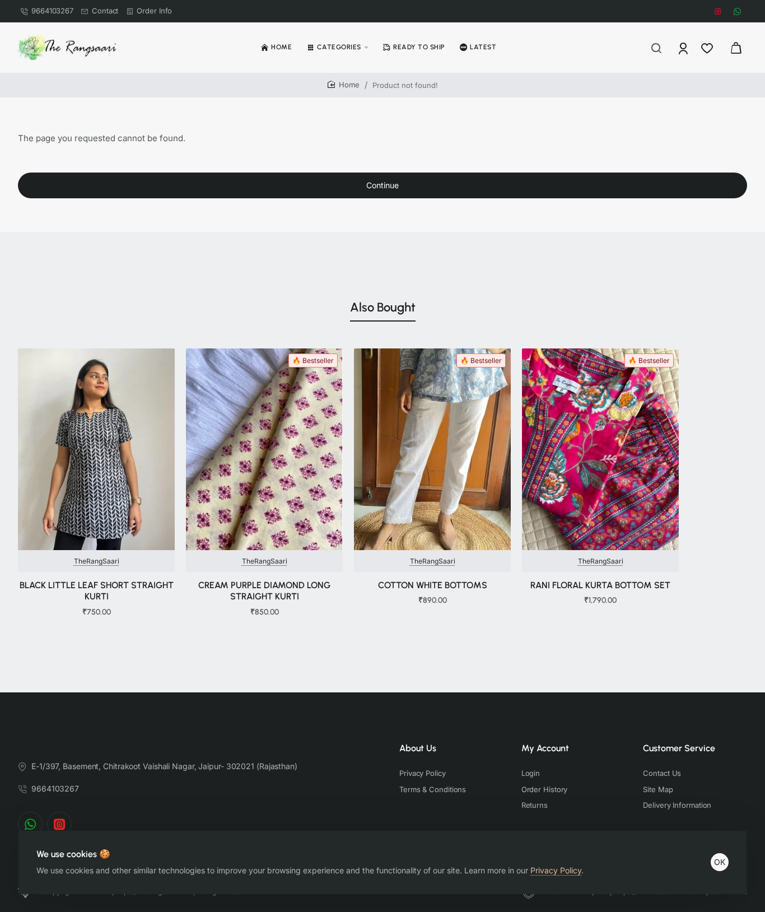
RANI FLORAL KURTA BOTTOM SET (600, 585)
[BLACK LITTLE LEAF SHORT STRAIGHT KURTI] (96, 449)
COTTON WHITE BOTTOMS (432, 585)
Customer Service (679, 748)
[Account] (684, 47)
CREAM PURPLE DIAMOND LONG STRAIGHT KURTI (264, 591)
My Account (545, 748)
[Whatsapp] (30, 824)
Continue (382, 185)
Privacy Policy (555, 870)
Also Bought (383, 307)
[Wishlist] (708, 47)
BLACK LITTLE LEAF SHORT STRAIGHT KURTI (97, 591)
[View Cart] (736, 47)
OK (719, 862)
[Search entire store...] (656, 47)
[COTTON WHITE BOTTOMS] (432, 449)
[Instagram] (59, 824)
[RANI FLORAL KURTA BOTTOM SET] (600, 449)
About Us (417, 748)
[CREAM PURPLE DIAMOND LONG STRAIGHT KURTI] (264, 449)
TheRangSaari (96, 561)
